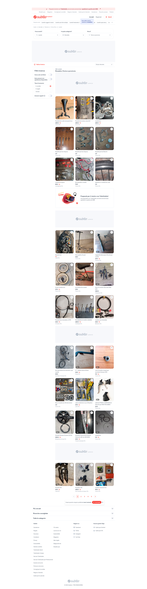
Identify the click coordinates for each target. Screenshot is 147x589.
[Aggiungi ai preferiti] (71, 98)
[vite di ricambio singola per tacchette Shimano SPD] (104, 361)
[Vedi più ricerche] (112, 22)
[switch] (50, 75)
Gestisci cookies (38, 546)
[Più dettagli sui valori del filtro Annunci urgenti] (44, 96)
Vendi (110, 17)
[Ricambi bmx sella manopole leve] (64, 110)
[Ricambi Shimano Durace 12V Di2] (64, 426)
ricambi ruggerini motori (48, 22)
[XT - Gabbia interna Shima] (84, 361)
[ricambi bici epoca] (64, 172)
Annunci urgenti (39, 96)
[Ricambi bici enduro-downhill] (84, 110)
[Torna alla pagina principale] (43, 17)
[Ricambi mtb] (64, 477)
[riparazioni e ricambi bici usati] (104, 172)
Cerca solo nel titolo (40, 75)
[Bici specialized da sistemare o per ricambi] (64, 361)
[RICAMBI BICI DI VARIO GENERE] (84, 309)
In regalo (38, 89)
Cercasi (37, 91)
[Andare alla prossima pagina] (95, 496)
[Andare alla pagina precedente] (74, 496)
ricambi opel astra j (101, 22)
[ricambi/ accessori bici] (104, 477)
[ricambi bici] (104, 110)
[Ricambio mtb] (84, 477)
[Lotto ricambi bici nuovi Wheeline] (84, 393)
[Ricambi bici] (64, 245)
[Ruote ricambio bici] (64, 278)
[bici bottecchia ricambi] (84, 278)
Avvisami (97, 502)
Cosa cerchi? (38, 31)
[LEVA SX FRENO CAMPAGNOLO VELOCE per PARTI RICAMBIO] (104, 393)
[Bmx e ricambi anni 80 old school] (64, 393)
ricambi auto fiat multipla (61, 22)
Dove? (89, 31)
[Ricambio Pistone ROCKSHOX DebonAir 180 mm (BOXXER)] (84, 426)
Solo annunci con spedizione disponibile (41, 79)
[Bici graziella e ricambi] (84, 172)
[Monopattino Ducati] (84, 245)
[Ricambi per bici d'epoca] (64, 141)
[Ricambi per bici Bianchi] (104, 141)
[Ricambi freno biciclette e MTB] (64, 309)
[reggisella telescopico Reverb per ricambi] (104, 245)
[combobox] (47, 35)
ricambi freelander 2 (75, 22)
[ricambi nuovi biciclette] (104, 309)
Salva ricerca (40, 64)
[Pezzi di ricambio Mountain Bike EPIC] (104, 278)
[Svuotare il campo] (57, 35)
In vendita (38, 86)
